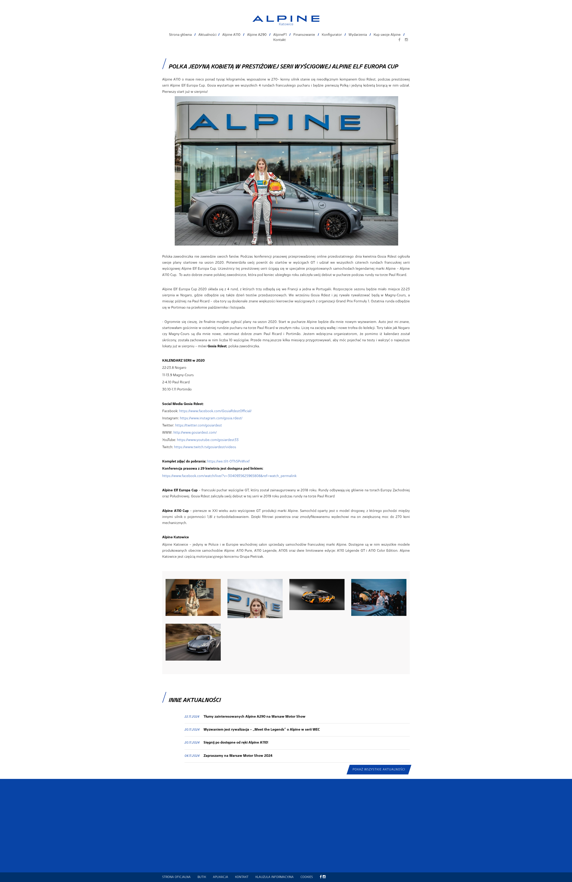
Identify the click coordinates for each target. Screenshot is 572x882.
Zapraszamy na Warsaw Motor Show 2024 (238, 756)
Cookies (307, 877)
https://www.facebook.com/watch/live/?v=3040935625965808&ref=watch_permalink (229, 476)
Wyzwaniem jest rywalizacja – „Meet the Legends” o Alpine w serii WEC (262, 729)
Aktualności (207, 35)
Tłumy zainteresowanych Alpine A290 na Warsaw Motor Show (254, 717)
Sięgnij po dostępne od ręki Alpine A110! (236, 742)
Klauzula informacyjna (274, 877)
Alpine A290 (257, 35)
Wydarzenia (358, 35)
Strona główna (180, 35)
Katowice (286, 24)
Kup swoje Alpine (387, 35)
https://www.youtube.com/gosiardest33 (208, 440)
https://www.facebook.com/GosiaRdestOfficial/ (215, 411)
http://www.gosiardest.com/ (195, 433)
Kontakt (279, 40)
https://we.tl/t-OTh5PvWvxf (228, 461)
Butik (202, 877)
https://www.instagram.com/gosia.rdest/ (211, 418)
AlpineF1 (280, 35)
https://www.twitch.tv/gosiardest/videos (205, 447)
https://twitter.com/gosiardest (198, 425)
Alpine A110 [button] (231, 35)
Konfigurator (332, 35)
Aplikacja (220, 877)
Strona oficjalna (176, 877)
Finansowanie (304, 35)
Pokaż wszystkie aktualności (379, 769)
